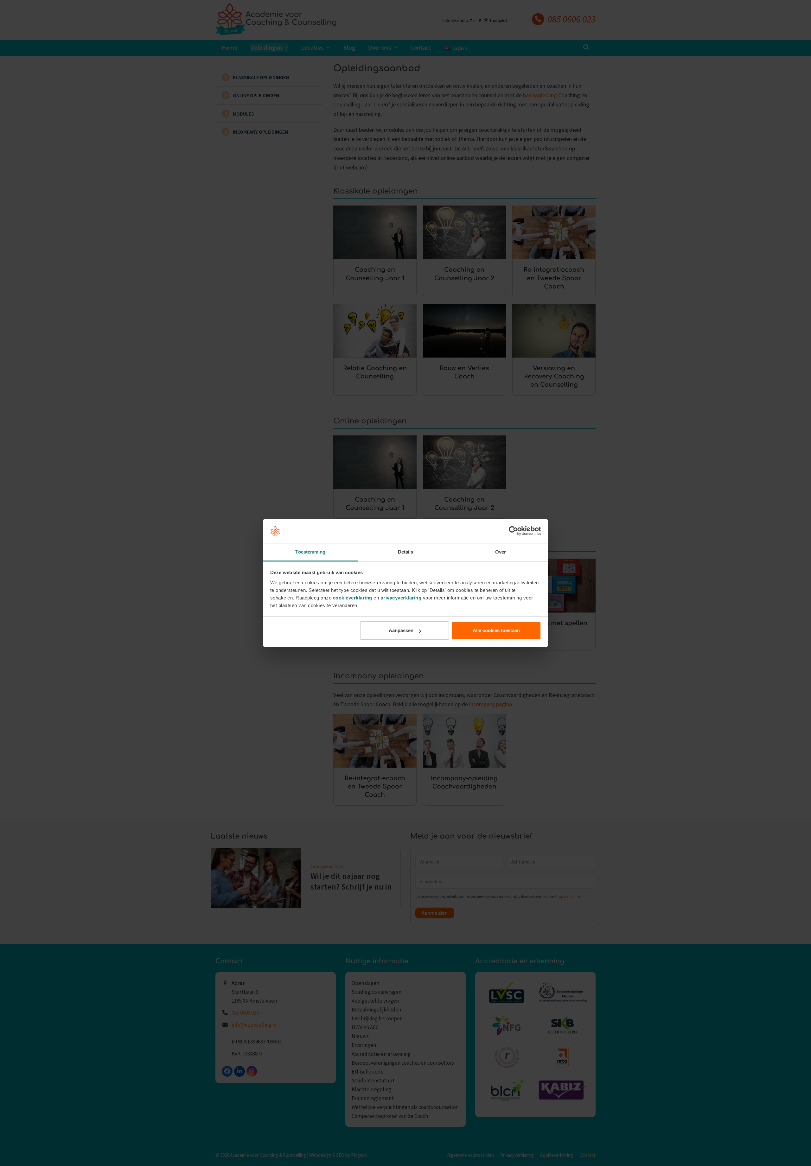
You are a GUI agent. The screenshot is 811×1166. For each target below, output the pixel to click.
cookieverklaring (352, 597)
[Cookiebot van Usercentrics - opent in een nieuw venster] (513, 531)
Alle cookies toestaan (496, 630)
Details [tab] (405, 551)
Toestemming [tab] (310, 551)
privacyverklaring (401, 597)
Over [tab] (500, 551)
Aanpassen (401, 630)
